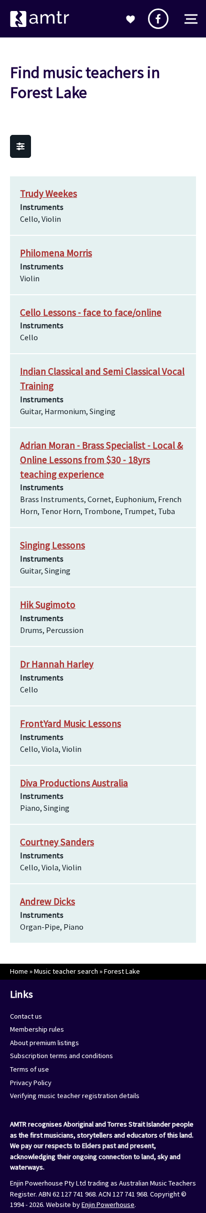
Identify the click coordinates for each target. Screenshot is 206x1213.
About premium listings (44, 1042)
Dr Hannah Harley (57, 664)
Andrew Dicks (47, 901)
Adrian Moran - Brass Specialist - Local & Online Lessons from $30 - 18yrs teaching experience (101, 459)
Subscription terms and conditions (61, 1055)
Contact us (26, 1016)
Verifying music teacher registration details (75, 1095)
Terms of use (29, 1069)
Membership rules (37, 1029)
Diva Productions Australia (74, 783)
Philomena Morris (56, 253)
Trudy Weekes (48, 193)
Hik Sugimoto (48, 604)
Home (19, 971)
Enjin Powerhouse (108, 1204)
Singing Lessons (52, 545)
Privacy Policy (31, 1082)
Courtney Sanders (57, 842)
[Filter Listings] (20, 146)
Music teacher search (66, 971)
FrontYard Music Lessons (70, 723)
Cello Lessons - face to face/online (91, 312)
